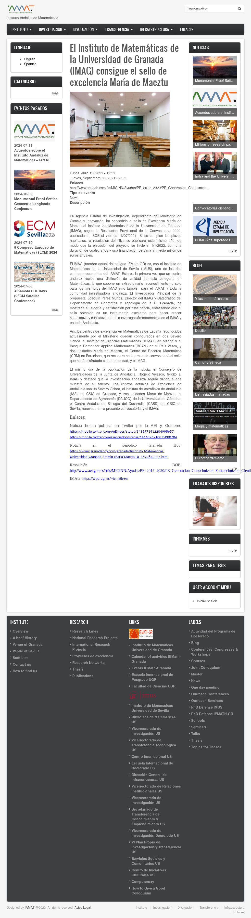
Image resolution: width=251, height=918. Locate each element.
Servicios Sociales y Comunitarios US (148, 861)
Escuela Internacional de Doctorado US (152, 765)
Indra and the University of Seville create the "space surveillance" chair (216, 176)
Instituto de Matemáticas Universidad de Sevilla (152, 708)
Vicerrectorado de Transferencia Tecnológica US (154, 744)
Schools (198, 720)
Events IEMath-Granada (151, 667)
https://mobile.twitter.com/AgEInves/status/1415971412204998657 (122, 432)
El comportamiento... (211, 457)
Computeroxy (143, 881)
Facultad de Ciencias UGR (154, 686)
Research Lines (85, 631)
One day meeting (205, 687)
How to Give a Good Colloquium (148, 890)
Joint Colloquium (205, 667)
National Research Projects (95, 637)
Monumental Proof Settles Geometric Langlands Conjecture (36, 203)
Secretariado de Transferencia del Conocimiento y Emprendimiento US (148, 816)
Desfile (200, 330)
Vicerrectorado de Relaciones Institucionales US (156, 788)
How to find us (25, 670)
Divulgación (83, 29)
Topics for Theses (206, 746)
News (74, 197)
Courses (198, 660)
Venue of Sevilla (26, 650)
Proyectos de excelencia (92, 655)
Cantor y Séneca (208, 362)
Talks (195, 733)
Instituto (20, 29)
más (55, 93)
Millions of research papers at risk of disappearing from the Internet (216, 144)
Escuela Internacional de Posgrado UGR (152, 677)
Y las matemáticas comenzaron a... (216, 298)
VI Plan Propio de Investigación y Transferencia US (156, 847)
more (233, 250)
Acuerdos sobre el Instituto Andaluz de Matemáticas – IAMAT (32, 155)
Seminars (199, 726)
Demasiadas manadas (212, 394)
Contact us (22, 664)
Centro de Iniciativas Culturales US (149, 872)
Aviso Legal (83, 907)
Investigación (50, 29)
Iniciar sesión (207, 600)
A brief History (25, 637)
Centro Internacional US (152, 756)
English (29, 58)
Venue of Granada (28, 644)
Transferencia (117, 29)
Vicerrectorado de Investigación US (146, 731)
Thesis (78, 669)
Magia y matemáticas (211, 426)
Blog (195, 642)
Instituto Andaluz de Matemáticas (32, 17)
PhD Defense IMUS (206, 707)
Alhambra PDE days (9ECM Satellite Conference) (30, 295)
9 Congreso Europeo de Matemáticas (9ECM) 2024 (35, 250)
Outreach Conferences (210, 693)
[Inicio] (21, 8)
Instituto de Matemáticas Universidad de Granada (152, 647)
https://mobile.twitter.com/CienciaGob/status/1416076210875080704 (123, 437)
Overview (20, 631)
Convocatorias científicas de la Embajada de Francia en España (216, 208)
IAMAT (30, 907)
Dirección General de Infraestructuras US (149, 777)
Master (196, 674)
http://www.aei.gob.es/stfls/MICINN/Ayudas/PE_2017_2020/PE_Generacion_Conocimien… (140, 187)
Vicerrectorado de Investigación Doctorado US (155, 833)
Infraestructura (154, 29)
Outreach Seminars (207, 700)
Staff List (20, 657)
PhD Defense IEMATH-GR (212, 713)
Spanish (30, 63)
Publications (82, 675)
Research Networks (88, 662)
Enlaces (186, 29)
